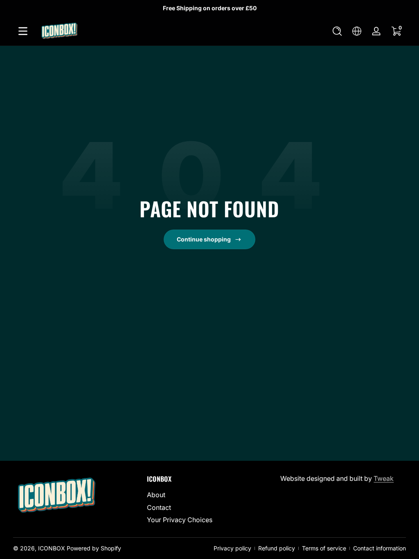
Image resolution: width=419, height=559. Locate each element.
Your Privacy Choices (179, 520)
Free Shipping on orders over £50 (210, 8)
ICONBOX (51, 548)
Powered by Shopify (94, 548)
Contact (159, 507)
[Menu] (23, 31)
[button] (337, 31)
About (156, 495)
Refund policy (276, 548)
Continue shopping (204, 239)
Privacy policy (232, 548)
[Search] (337, 31)
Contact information (379, 548)
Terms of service (324, 548)
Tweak (384, 478)
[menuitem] (210, 494)
